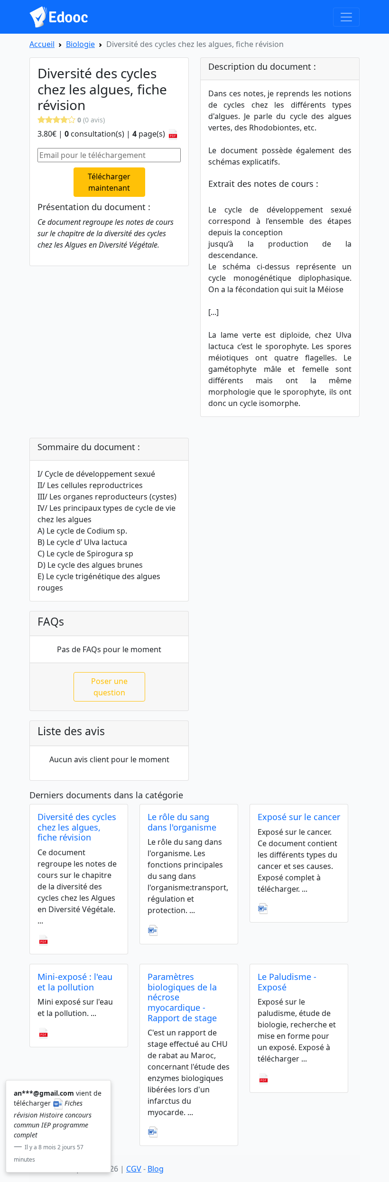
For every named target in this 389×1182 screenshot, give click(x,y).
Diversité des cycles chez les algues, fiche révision (76, 827)
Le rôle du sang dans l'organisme (182, 822)
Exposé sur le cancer (299, 816)
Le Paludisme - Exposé (287, 982)
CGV (133, 1169)
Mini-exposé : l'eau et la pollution (74, 982)
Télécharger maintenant (109, 182)
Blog (156, 1169)
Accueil (42, 44)
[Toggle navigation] (346, 17)
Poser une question (109, 687)
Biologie (80, 44)
